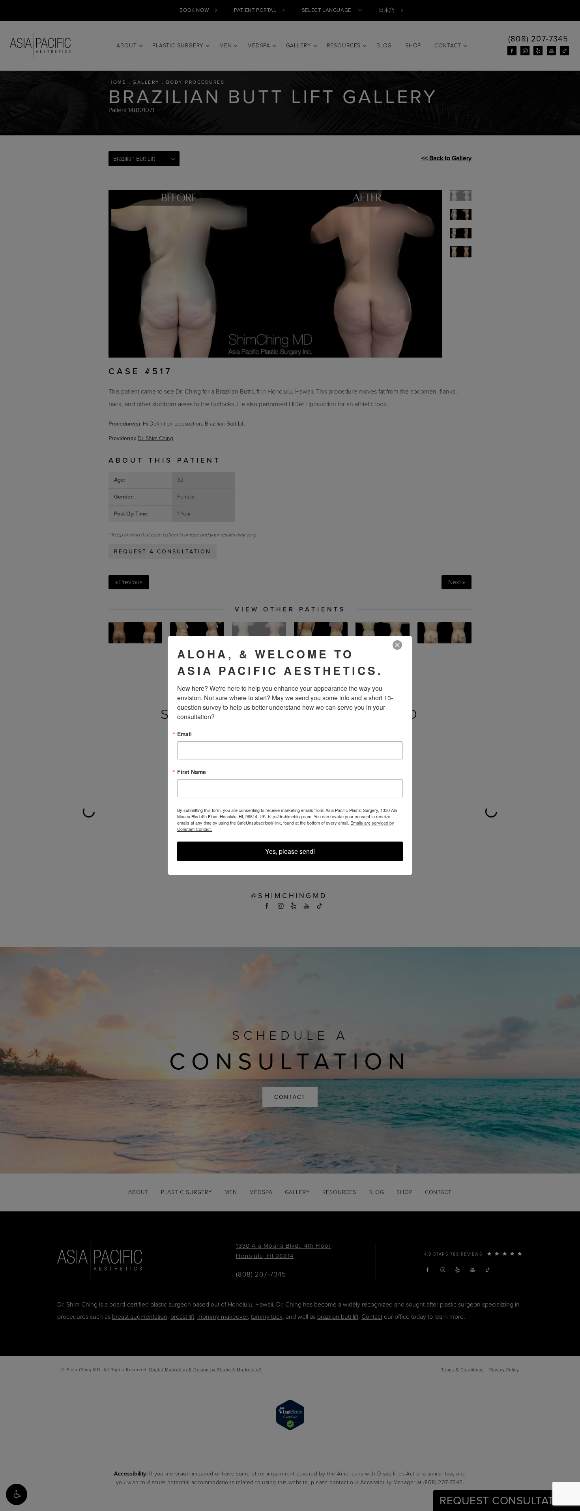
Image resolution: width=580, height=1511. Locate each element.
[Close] (397, 645)
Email (184, 734)
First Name (191, 771)
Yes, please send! (290, 851)
